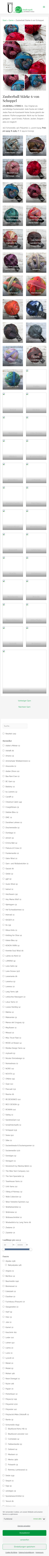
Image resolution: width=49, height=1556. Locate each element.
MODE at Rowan (14, 1043)
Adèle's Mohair (13, 746)
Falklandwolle (15, 1444)
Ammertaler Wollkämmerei (18, 761)
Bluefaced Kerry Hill (17, 1429)
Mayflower (11, 1028)
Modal (9, 1368)
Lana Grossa (13, 971)
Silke (9, 1140)
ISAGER (10, 920)
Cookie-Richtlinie (11, 1552)
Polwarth (13, 1465)
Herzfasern (12, 894)
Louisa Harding (13, 1007)
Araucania (11, 766)
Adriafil (10, 751)
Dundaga (10, 833)
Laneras (10, 986)
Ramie (9, 1420)
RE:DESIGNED (13, 1099)
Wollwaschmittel (14, 1217)
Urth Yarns (11, 1187)
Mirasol (10, 1033)
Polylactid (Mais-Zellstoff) (17, 1414)
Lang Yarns (12, 992)
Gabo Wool (11, 858)
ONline (10, 1079)
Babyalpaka (14, 1265)
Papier (9, 1389)
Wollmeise (11, 1212)
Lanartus (10, 981)
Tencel (10, 1501)
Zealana (10, 1227)
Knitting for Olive (14, 935)
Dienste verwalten (24, 1526)
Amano (10, 756)
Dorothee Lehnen (14, 822)
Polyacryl (11, 1399)
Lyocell (10, 1358)
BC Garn (10, 781)
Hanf (9, 1312)
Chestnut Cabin (14, 802)
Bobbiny (10, 787)
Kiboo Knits (11, 930)
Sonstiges (11, 1156)
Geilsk (9, 874)
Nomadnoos (12, 1063)
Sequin (10, 1481)
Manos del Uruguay (15, 1022)
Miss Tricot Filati (13, 1038)
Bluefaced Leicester (18, 1434)
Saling (9, 1115)
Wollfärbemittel (13, 1207)
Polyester (11, 1409)
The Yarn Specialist (15, 1176)
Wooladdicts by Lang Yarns (18, 1222)
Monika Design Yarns (15, 1048)
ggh (8, 879)
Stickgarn (11, 1161)
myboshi (10, 1053)
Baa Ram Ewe (12, 776)
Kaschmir (11, 1332)
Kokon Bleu (11, 940)
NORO (10, 1069)
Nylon (10, 1384)
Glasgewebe (12, 1307)
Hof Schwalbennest (15, 910)
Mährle (10, 1012)
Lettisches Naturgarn (15, 997)
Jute (8, 1322)
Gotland (12, 1449)
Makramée (11, 1017)
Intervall (10, 915)
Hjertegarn (11, 905)
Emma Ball (11, 843)
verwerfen (24, 1540)
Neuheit (11, 734)
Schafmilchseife (13, 1125)
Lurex (9, 1353)
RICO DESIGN (12, 1104)
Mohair (10, 1373)
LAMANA (10, 961)
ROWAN (11, 1110)
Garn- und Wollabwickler (17, 864)
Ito (8, 925)
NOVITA (10, 1074)
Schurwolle (12, 1425)
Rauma (10, 1094)
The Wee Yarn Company (17, 1171)
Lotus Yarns (12, 1002)
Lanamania (11, 976)
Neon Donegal (13, 1379)
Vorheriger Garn (24, 701)
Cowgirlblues (12, 807)
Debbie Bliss (12, 812)
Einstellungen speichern (24, 1547)
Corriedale (13, 1439)
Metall (9, 1363)
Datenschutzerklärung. (26, 1552)
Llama (9, 1348)
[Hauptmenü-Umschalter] (44, 7)
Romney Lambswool (17, 1470)
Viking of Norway (14, 1192)
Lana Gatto (11, 966)
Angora (10, 1271)
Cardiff (9, 797)
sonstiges (11, 1491)
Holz (9, 1317)
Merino (13, 1460)
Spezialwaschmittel (15, 1496)
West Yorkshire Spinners (17, 1202)
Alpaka (10, 1261)
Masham (13, 1454)
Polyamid (12, 1404)
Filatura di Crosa (13, 848)
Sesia (10, 1135)
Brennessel (11, 1286)
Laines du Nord (13, 956)
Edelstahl (11, 1291)
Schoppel (11, 1130)
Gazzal (10, 869)
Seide (10, 1476)
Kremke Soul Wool (14, 951)
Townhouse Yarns (14, 1181)
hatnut (9, 889)
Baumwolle (12, 1281)
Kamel (9, 1327)
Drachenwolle (12, 828)
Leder (10, 1337)
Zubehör (10, 1233)
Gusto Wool (12, 884)
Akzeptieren (24, 1533)
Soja (9, 1486)
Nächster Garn (24, 707)
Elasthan (10, 1297)
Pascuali (11, 1089)
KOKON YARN (12, 946)
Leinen (10, 1343)
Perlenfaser (11, 1394)
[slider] (3, 1249)
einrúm (10, 838)
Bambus (10, 1276)
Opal (9, 1084)
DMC (9, 817)
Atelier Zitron (12, 771)
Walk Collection (13, 1197)
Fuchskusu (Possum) (15, 1302)
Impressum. (40, 1552)
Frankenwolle (12, 853)
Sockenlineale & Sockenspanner (20, 1146)
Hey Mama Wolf (13, 899)
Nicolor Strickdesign (15, 1058)
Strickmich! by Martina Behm (19, 1166)
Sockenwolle (13, 1151)
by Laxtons (11, 792)
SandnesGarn (13, 1120)
